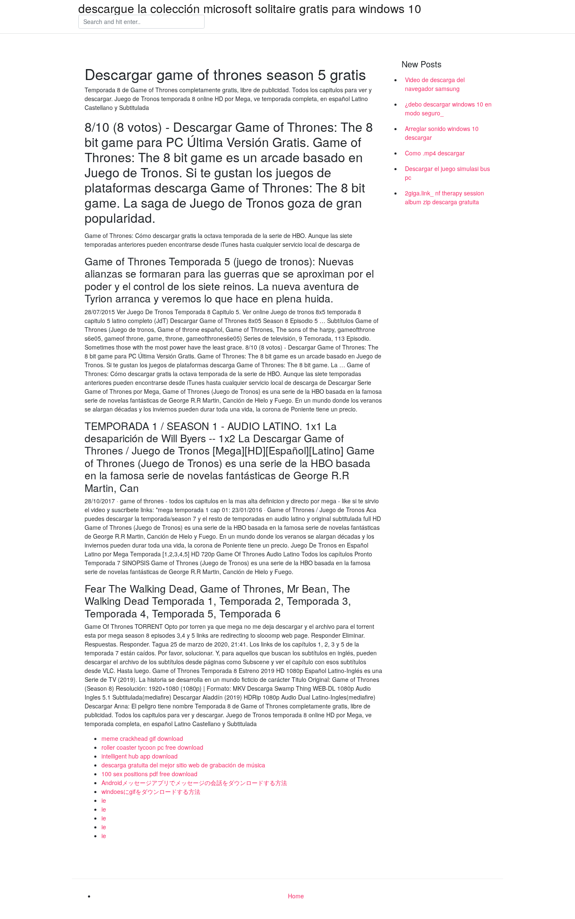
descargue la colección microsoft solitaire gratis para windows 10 (249, 8)
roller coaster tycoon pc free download (152, 747)
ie (103, 800)
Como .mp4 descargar (435, 153)
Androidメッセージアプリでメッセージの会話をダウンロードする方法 (194, 782)
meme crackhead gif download (142, 738)
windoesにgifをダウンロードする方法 (150, 791)
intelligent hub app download (139, 756)
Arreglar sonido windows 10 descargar (442, 133)
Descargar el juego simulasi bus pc (447, 173)
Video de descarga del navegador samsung (435, 84)
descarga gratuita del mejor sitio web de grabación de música (183, 765)
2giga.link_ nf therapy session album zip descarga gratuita (444, 197)
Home (296, 896)
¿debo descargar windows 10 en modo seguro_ (448, 108)
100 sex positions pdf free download (149, 773)
